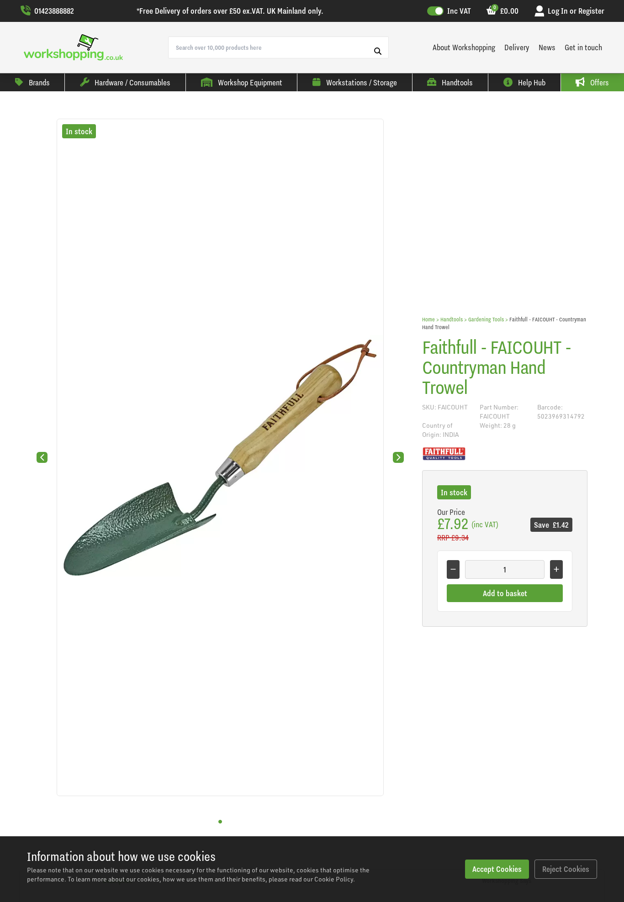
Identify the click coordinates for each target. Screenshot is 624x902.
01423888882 (54, 10)
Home (428, 319)
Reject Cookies (565, 869)
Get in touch (583, 47)
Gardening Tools (486, 319)
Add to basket (505, 593)
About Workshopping (464, 47)
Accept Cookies (497, 869)
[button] (220, 821)
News (547, 47)
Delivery (516, 47)
